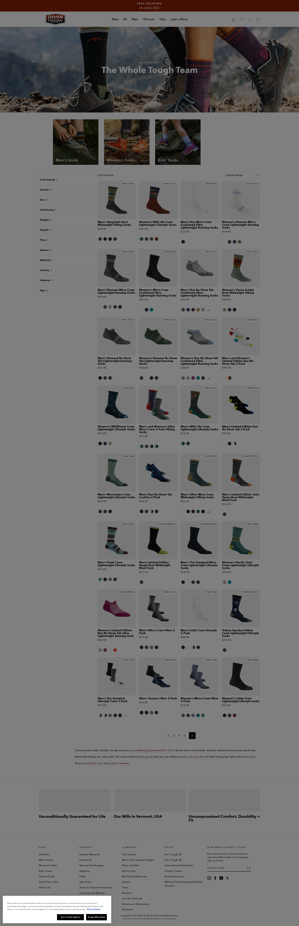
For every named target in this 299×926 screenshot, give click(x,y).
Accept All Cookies (96, 917)
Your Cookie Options (70, 917)
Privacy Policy (93, 909)
